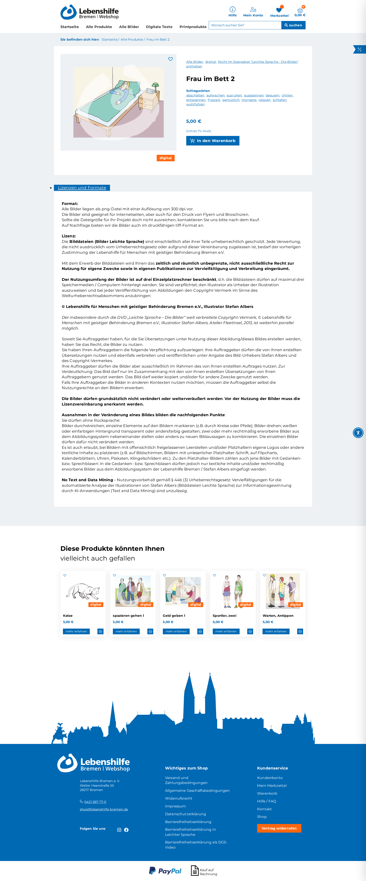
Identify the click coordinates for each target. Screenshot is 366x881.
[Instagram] (119, 830)
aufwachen (215, 95)
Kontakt (264, 809)
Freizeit (214, 100)
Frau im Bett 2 (158, 39)
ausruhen (234, 95)
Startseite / (110, 39)
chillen (287, 95)
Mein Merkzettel (272, 785)
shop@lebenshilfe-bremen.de (104, 809)
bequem (272, 95)
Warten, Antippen (278, 616)
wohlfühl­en (195, 104)
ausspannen (254, 95)
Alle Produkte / (133, 39)
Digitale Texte (159, 27)
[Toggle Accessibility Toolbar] (358, 433)
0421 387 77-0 (95, 802)
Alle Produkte (99, 27)
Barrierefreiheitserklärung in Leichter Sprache (190, 832)
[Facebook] (126, 830)
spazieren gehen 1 (128, 616)
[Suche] (293, 25)
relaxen (264, 100)
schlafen (280, 100)
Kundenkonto (270, 778)
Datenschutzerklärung (185, 814)
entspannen (196, 100)
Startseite (69, 27)
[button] (170, 59)
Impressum (175, 806)
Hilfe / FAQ (266, 801)
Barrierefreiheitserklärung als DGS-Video (196, 844)
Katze (68, 616)
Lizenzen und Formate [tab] (82, 187)
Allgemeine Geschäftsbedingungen (197, 790)
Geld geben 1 (174, 616)
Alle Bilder (129, 27)
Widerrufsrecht (178, 798)
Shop (262, 816)
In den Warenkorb (216, 140)
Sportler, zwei (224, 616)
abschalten (195, 95)
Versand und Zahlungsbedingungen (186, 780)
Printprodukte (193, 27)
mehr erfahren (76, 631)
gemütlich (231, 100)
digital (166, 158)
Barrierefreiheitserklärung (188, 822)
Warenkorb (267, 793)
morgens (249, 100)
